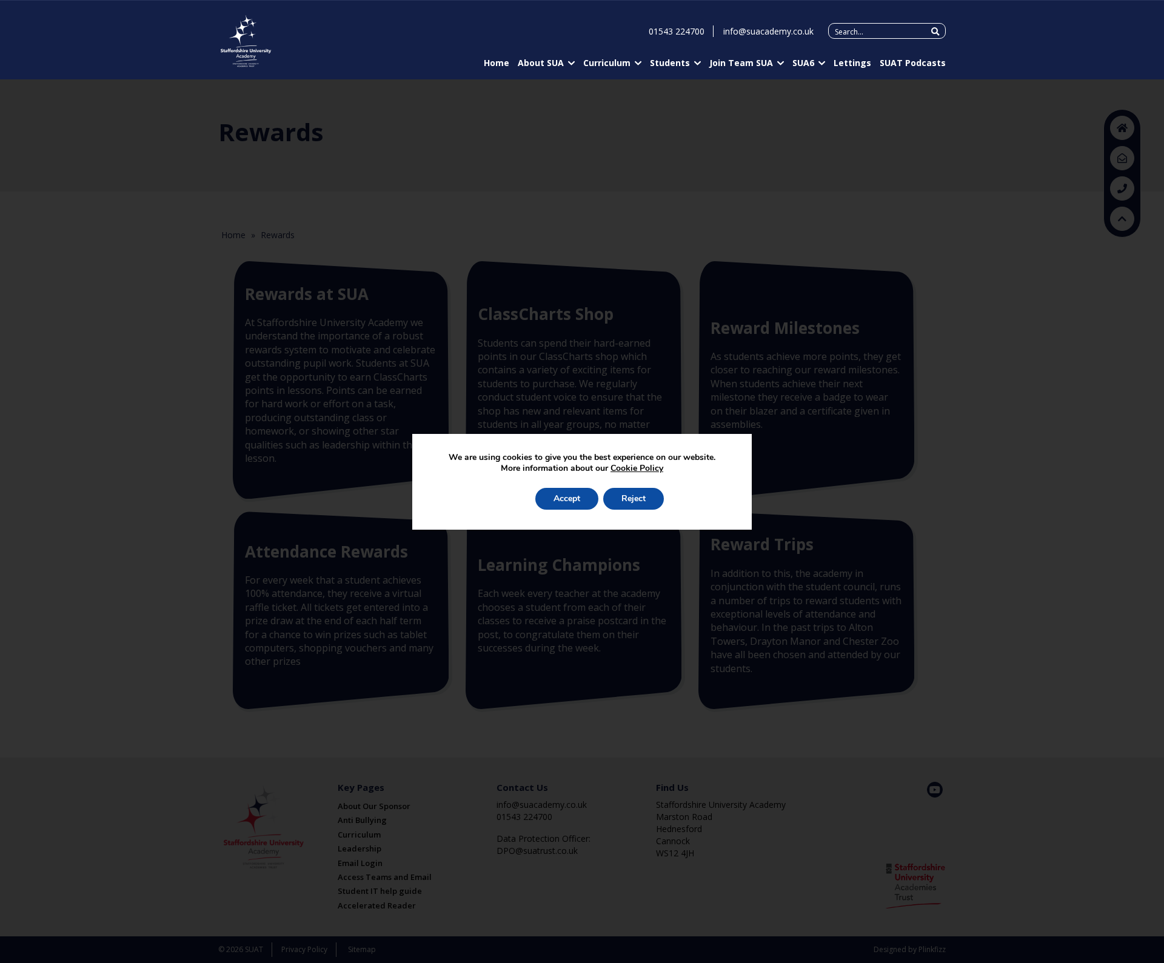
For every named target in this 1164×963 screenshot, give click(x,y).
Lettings (852, 62)
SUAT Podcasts (913, 62)
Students (670, 62)
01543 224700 (676, 31)
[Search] (935, 31)
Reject (633, 498)
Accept (567, 498)
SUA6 (803, 62)
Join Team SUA (741, 62)
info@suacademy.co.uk (768, 31)
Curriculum (606, 62)
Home (496, 62)
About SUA (541, 62)
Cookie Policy (636, 468)
